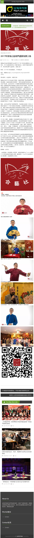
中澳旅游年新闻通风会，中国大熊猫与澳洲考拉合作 (16, 390)
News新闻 (15, 60)
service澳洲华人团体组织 (23, 60)
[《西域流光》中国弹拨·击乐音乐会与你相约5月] (16, 469)
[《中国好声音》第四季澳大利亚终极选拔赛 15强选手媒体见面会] (16, 412)
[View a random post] (31, 20)
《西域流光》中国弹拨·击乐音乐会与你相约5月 (15, 482)
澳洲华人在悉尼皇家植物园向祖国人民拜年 (20, 395)
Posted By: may (5, 60)
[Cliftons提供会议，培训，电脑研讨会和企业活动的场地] (16, 439)
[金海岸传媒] (17, 8)
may (13, 425)
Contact (7, 517)
